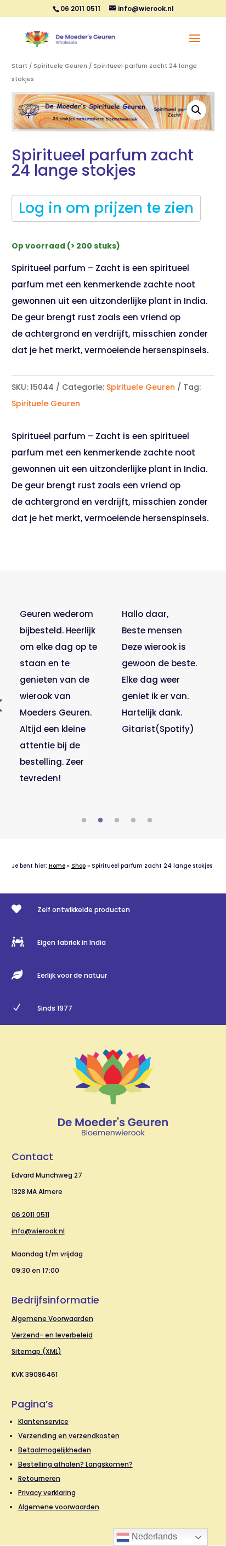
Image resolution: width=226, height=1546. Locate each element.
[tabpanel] (62, 696)
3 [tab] (116, 820)
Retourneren (39, 1478)
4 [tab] (133, 820)
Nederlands (153, 1536)
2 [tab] (100, 820)
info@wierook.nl (38, 1231)
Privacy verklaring (47, 1492)
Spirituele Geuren (60, 66)
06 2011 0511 (30, 1214)
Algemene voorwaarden (58, 1507)
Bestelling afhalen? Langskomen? (75, 1464)
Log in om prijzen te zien (106, 208)
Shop (78, 866)
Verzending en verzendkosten (69, 1435)
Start (19, 66)
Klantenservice (43, 1421)
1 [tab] (83, 820)
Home (57, 866)
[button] (196, 110)
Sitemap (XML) (36, 1351)
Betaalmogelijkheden (54, 1450)
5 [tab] (149, 820)
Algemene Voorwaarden (52, 1318)
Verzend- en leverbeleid (52, 1335)
